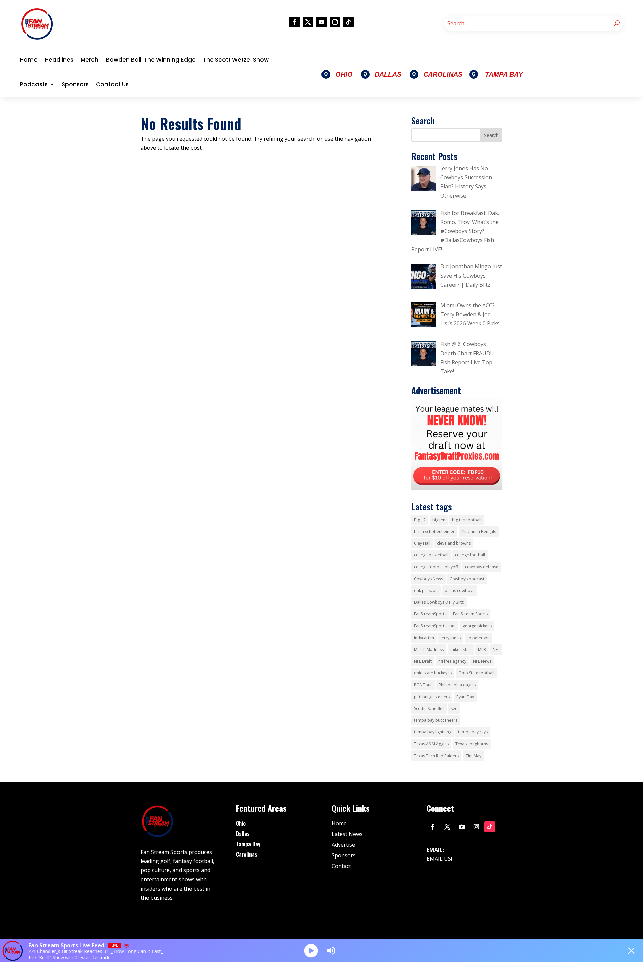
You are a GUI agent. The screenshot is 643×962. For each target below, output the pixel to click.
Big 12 (420, 520)
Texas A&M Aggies (431, 744)
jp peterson (479, 638)
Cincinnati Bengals (478, 531)
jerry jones (451, 638)
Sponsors (75, 84)
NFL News (482, 661)
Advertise (343, 844)
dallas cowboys (459, 590)
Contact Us (112, 84)
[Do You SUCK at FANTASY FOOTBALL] (456, 487)
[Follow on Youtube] (321, 22)
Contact (341, 866)
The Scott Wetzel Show (236, 60)
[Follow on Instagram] (335, 22)
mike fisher (460, 649)
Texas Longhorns (471, 744)
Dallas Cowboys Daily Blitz (439, 602)
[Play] (311, 950)
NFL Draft (423, 661)
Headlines (59, 60)
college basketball (431, 555)
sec (454, 708)
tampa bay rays (473, 732)
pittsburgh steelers (432, 697)
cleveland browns (454, 543)
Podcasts (34, 84)
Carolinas (246, 854)
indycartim (424, 638)
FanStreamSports (430, 614)
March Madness (429, 649)
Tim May (473, 756)
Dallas (243, 834)
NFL (496, 649)
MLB (482, 649)
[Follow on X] (308, 22)
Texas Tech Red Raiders (436, 756)
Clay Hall (422, 543)
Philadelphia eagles (457, 685)
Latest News (347, 834)
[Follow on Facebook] (294, 22)
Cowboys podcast (467, 579)
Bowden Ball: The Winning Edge (151, 60)
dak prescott (426, 590)
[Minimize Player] (631, 951)
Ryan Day (465, 697)
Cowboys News (428, 579)
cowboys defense (481, 567)
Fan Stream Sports (470, 614)
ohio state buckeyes (433, 673)
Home (29, 60)
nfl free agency (452, 661)
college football (470, 555)
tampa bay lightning (432, 732)
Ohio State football (476, 673)
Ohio (241, 823)
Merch (89, 60)
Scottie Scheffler (429, 708)
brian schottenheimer (434, 531)
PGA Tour (423, 685)
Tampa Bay (248, 844)
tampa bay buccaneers (435, 720)
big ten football (466, 520)
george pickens (477, 626)
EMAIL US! (439, 858)
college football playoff (436, 567)
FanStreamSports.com (435, 626)
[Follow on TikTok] (348, 22)
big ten (438, 520)
